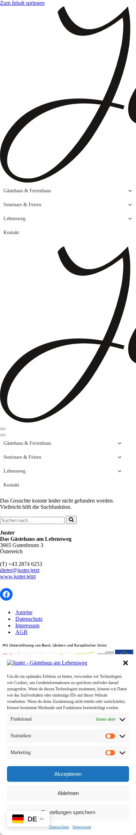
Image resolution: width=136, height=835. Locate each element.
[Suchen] (71, 520)
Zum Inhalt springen (22, 3)
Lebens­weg (14, 218)
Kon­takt (11, 232)
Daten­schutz (59, 827)
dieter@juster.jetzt (19, 570)
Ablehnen (68, 793)
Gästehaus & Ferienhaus (27, 190)
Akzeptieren (68, 774)
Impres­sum (82, 827)
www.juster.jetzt (18, 576)
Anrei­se (23, 612)
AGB (21, 632)
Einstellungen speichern (68, 812)
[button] (125, 662)
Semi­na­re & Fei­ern (22, 204)
